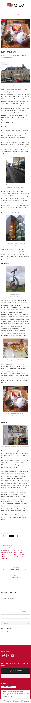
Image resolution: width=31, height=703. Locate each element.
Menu (16, 14)
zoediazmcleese (6, 57)
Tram (22, 553)
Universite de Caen (8, 554)
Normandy (18, 551)
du (25, 549)
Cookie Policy (8, 696)
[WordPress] (3, 656)
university (21, 554)
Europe (13, 545)
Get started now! (15, 676)
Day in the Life (17, 549)
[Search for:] (15, 623)
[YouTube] (12, 656)
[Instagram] (8, 656)
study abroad (14, 553)
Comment (23, 611)
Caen (7, 547)
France (11, 551)
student (4, 553)
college (13, 547)
